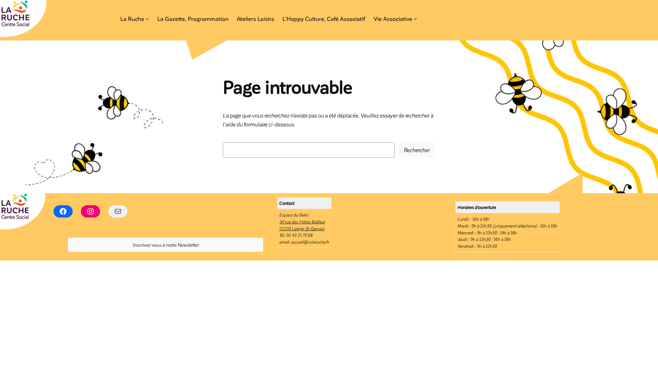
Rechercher (417, 149)
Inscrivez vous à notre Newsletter (166, 245)
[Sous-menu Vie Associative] (415, 18)
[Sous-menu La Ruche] (147, 18)
